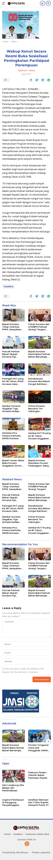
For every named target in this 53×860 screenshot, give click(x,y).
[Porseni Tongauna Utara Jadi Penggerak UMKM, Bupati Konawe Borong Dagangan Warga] (39, 736)
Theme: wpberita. (41, 852)
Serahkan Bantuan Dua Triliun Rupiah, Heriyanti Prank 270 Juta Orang (39, 802)
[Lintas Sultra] (16, 3)
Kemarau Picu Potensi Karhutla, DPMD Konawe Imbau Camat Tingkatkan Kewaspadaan (11, 436)
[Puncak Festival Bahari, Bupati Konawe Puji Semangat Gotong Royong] (13, 342)
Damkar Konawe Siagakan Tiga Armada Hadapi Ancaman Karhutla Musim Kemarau (12, 409)
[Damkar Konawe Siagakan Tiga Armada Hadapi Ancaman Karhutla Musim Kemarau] (13, 397)
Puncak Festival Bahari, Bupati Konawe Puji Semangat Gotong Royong (12, 354)
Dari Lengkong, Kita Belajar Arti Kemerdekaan (13, 788)
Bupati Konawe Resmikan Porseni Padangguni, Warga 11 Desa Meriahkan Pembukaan (39, 463)
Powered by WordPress (15, 852)
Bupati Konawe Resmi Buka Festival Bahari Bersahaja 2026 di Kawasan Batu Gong (39, 354)
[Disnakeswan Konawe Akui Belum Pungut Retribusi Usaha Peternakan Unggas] (39, 369)
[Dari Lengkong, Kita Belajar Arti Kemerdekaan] (13, 776)
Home (7, 834)
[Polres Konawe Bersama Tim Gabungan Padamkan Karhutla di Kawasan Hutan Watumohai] (39, 397)
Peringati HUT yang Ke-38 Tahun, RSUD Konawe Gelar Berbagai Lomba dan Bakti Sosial (13, 381)
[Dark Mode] (42, 3)
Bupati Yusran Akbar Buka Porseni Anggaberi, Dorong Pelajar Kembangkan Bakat (13, 463)
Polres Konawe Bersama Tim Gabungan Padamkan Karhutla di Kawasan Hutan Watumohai (39, 409)
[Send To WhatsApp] (48, 80)
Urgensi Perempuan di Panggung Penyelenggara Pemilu (13, 802)
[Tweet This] (37, 80)
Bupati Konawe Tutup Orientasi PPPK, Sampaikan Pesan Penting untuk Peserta (11, 327)
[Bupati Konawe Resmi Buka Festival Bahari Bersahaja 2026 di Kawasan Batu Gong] (39, 342)
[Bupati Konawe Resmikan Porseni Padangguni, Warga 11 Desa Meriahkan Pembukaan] (39, 451)
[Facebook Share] (31, 80)
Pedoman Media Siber (37, 834)
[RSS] (27, 843)
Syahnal (22, 70)
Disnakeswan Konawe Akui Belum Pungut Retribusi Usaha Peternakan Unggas (39, 381)
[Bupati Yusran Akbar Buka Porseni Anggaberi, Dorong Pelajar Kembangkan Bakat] (13, 451)
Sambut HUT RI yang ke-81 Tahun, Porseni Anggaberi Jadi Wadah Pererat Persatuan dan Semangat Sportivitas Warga (39, 436)
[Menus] (4, 3)
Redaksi (18, 834)
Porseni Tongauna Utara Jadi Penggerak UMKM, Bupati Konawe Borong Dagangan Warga (38, 748)
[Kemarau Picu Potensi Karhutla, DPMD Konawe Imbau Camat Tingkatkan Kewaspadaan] (13, 424)
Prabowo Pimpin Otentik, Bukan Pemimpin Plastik (37, 775)
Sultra (32, 70)
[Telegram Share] (42, 80)
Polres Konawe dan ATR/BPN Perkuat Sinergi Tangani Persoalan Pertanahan (39, 327)
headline (8, 286)
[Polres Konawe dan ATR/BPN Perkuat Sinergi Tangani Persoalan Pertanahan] (39, 315)
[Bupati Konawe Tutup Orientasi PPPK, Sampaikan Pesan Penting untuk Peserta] (13, 315)
